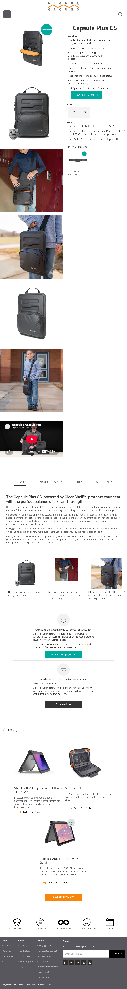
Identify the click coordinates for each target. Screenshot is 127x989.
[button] (7, 14)
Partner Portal (43, 972)
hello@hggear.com (45, 946)
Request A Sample (45, 962)
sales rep (85, 644)
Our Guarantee (25, 956)
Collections (7, 951)
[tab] (20, 482)
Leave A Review (44, 977)
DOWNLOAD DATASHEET (87, 95)
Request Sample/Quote (63, 654)
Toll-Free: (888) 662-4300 (47, 951)
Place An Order (63, 704)
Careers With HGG (44, 956)
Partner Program (26, 962)
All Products (7, 946)
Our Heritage (25, 951)
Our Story (23, 946)
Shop (5, 962)
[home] (63, 5)
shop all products (63, 897)
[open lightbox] (32, 34)
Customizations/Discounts (48, 967)
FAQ (21, 967)
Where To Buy (8, 956)
